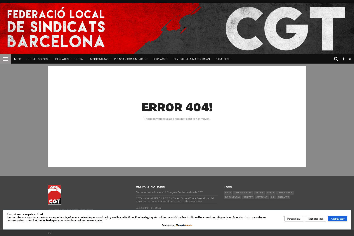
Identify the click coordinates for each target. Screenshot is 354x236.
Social (79, 58)
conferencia (285, 192)
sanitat (248, 197)
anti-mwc (283, 197)
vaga (228, 192)
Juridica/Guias (99, 58)
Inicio (17, 58)
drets (270, 192)
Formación (160, 58)
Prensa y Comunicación (131, 58)
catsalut (262, 197)
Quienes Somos (37, 58)
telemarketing (243, 192)
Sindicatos (61, 58)
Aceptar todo (338, 218)
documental (232, 197)
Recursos (222, 58)
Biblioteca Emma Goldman (191, 58)
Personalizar (293, 218)
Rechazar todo (315, 218)
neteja (259, 192)
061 (272, 197)
